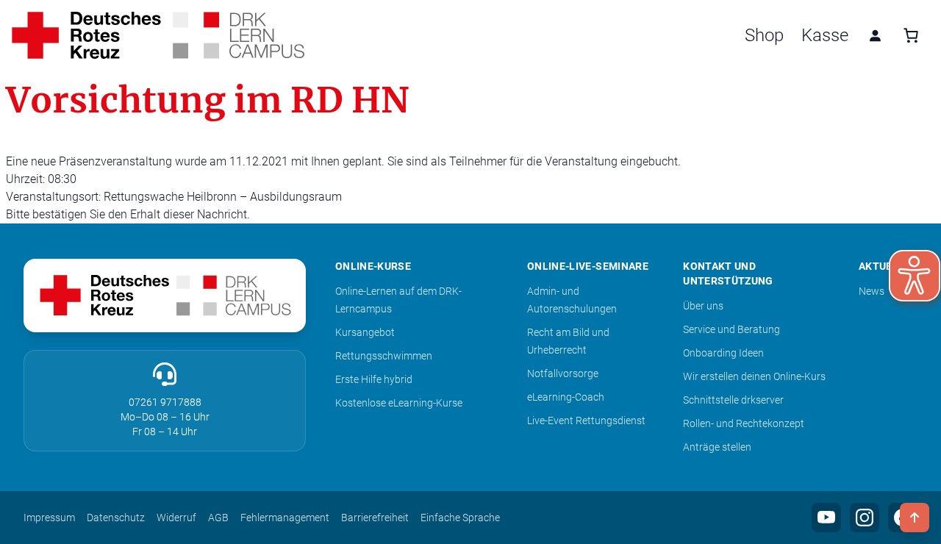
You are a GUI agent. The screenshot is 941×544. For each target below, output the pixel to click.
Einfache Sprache (460, 517)
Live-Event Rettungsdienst (586, 420)
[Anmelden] (874, 35)
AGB (218, 517)
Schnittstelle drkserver (733, 400)
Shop (764, 35)
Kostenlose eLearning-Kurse (398, 403)
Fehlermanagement (284, 517)
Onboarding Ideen (723, 353)
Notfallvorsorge (562, 373)
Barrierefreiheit (375, 517)
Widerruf (176, 517)
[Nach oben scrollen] (914, 517)
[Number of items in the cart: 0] (910, 35)
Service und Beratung (731, 329)
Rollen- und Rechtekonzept (743, 423)
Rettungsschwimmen (383, 356)
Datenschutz (116, 517)
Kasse (824, 35)
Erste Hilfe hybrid (373, 379)
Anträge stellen (717, 447)
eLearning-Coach (565, 397)
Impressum (49, 517)
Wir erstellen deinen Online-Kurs (754, 376)
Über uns (703, 306)
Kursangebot (365, 332)
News (871, 291)
